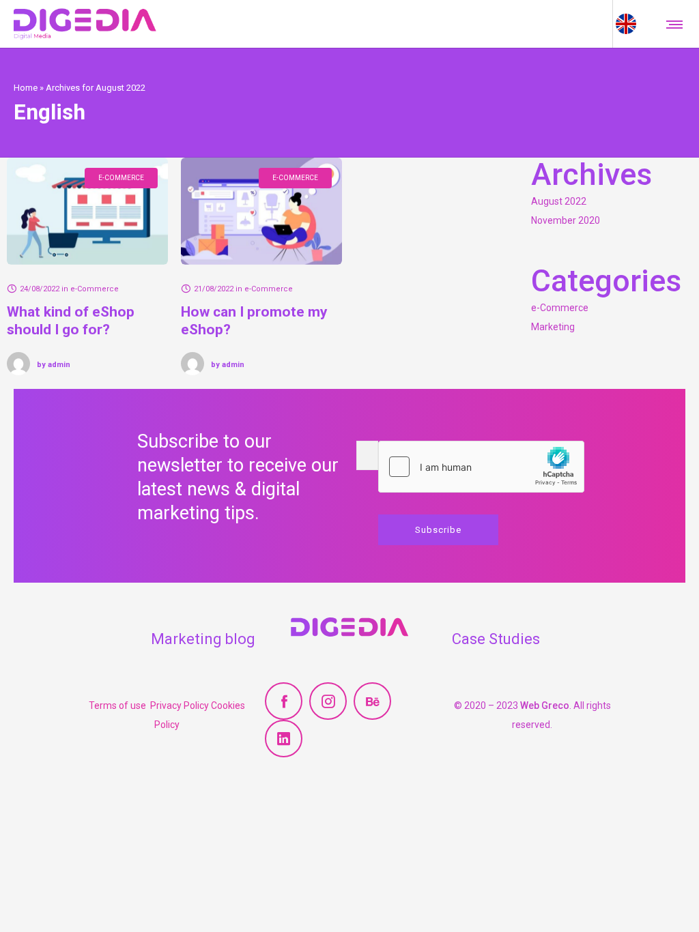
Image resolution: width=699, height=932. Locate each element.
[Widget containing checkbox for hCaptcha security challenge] (481, 467)
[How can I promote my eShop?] (261, 211)
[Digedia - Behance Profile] (372, 701)
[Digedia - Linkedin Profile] (283, 738)
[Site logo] (85, 24)
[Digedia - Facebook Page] (283, 701)
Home (26, 87)
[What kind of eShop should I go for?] (87, 211)
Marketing (553, 326)
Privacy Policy (180, 705)
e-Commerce (559, 307)
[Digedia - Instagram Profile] (328, 701)
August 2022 (558, 201)
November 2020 (565, 220)
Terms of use (119, 705)
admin (53, 364)
